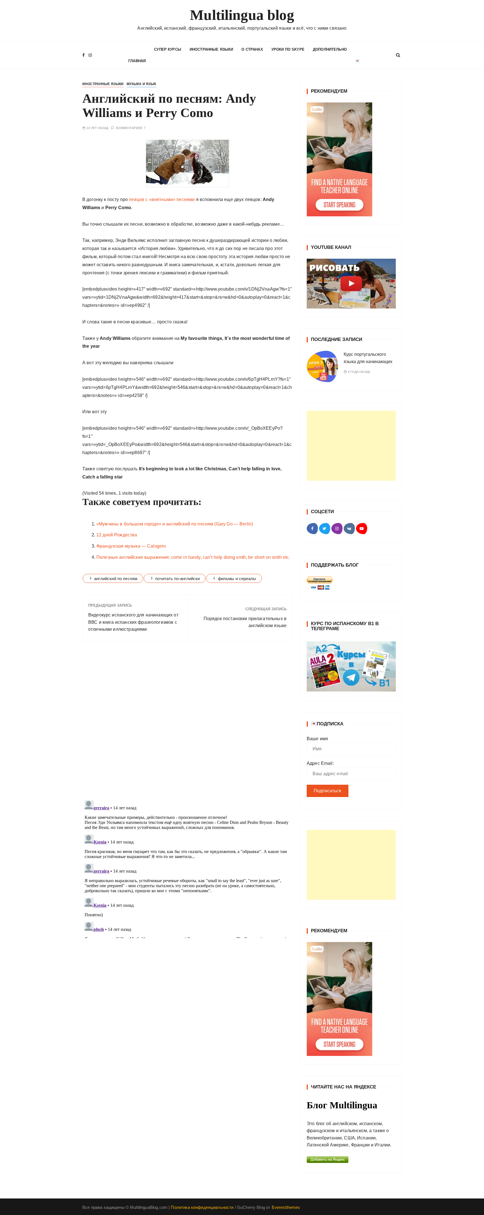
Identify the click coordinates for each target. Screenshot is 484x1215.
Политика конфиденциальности (202, 1207)
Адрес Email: (320, 763)
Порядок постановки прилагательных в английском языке (245, 622)
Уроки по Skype (287, 49)
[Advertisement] (351, 446)
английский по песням (115, 578)
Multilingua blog (242, 15)
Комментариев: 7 (130, 128)
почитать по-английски (177, 578)
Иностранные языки (211, 49)
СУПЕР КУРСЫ (167, 49)
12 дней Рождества (116, 534)
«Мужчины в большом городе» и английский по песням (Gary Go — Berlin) (174, 524)
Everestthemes (286, 1207)
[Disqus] (187, 723)
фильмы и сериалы (237, 578)
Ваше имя (317, 738)
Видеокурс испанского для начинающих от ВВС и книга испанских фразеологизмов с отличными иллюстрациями (133, 622)
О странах (252, 49)
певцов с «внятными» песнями (161, 199)
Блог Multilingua (342, 1105)
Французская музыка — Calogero (131, 546)
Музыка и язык (141, 84)
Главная (137, 61)
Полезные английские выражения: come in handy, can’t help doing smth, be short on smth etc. (193, 557)
